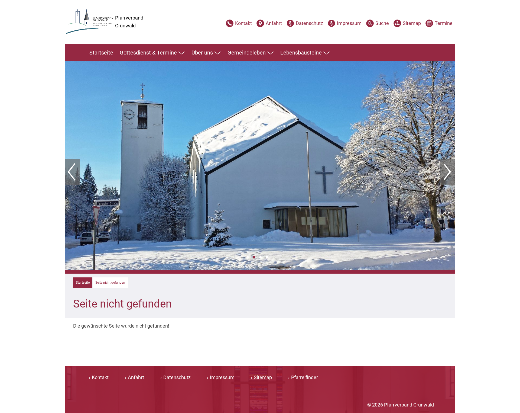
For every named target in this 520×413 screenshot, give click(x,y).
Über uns (202, 52)
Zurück (72, 172)
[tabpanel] (260, 165)
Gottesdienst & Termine (148, 52)
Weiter (447, 172)
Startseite (101, 52)
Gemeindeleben (246, 52)
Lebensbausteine (301, 52)
